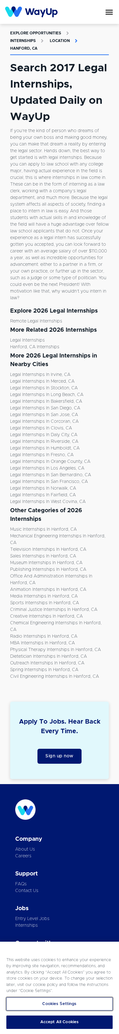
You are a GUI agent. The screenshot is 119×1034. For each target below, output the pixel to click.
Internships (23, 41)
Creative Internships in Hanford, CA (46, 616)
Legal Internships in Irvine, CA (40, 374)
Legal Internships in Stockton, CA (44, 388)
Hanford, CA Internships (34, 347)
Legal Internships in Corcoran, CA (44, 421)
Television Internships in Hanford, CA (48, 549)
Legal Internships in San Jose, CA (44, 415)
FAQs (21, 884)
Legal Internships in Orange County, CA (50, 461)
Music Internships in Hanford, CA (43, 529)
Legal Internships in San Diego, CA (45, 408)
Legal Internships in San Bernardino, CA (50, 475)
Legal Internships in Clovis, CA (41, 428)
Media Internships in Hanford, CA (44, 596)
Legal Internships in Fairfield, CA (43, 495)
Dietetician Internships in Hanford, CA (48, 656)
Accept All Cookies (59, 1022)
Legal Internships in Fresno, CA (42, 455)
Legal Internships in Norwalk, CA (43, 488)
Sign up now (59, 756)
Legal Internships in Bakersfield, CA (46, 401)
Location (60, 41)
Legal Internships (27, 340)
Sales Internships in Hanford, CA (43, 556)
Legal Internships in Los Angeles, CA (47, 468)
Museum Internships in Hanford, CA (46, 563)
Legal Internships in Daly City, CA (43, 435)
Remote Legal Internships (36, 321)
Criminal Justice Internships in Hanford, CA (53, 609)
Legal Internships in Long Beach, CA (46, 395)
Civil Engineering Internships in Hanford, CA (54, 676)
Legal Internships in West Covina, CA (48, 501)
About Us (25, 849)
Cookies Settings (59, 1004)
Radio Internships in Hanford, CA (43, 636)
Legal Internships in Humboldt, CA (45, 448)
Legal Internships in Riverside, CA (44, 441)
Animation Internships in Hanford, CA (48, 589)
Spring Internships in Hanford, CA (44, 670)
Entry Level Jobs (32, 919)
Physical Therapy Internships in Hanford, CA (55, 650)
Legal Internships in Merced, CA (42, 381)
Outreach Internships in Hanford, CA (47, 663)
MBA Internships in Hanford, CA (42, 643)
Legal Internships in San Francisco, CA (49, 481)
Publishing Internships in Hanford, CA (48, 569)
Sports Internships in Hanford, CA (44, 603)
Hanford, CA (23, 48)
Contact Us (26, 891)
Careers (23, 856)
